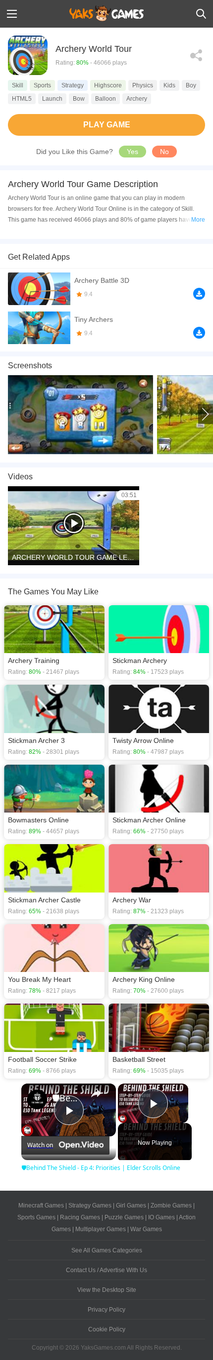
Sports (42, 85)
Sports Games (36, 1217)
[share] (96, 1093)
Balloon (105, 98)
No (164, 151)
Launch (52, 98)
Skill (17, 85)
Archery (136, 98)
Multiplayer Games (100, 1229)
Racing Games (80, 1217)
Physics (142, 85)
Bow (79, 98)
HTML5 (22, 98)
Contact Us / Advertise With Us (106, 1270)
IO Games (161, 1217)
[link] (37, 1099)
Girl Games (131, 1205)
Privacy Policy (106, 1309)
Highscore (108, 85)
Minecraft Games (41, 1205)
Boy (191, 85)
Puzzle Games (124, 1217)
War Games (146, 1229)
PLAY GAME (106, 124)
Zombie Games (171, 1205)
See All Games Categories (106, 1250)
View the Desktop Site (106, 1289)
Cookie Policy (106, 1329)
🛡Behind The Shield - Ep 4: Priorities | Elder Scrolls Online (67, 1097)
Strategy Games (89, 1205)
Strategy (72, 85)
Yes (132, 151)
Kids (169, 85)
